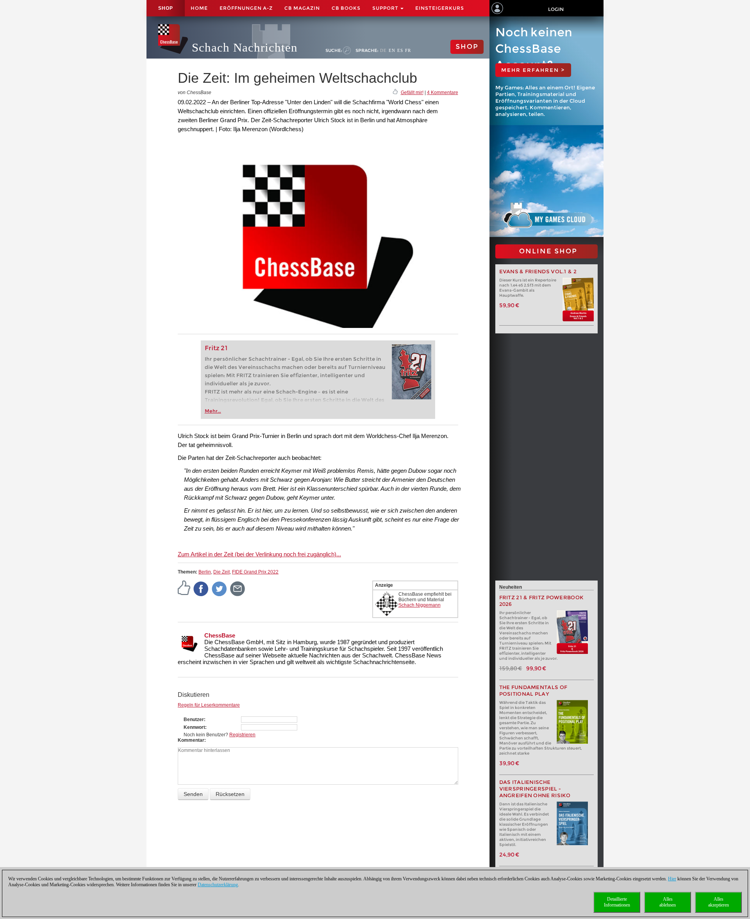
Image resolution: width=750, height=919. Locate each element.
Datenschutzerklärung (218, 884)
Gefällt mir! (412, 92)
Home (199, 8)
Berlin (204, 572)
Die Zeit (221, 572)
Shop (165, 8)
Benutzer (194, 719)
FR (408, 50)
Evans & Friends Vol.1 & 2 (538, 271)
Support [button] (386, 8)
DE (383, 50)
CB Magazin (302, 8)
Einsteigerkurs (439, 8)
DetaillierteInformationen (617, 902)
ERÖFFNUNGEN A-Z (246, 8)
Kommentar (191, 740)
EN (392, 50)
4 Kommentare (442, 92)
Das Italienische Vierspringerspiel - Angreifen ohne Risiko (535, 789)
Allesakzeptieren (718, 902)
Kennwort (194, 727)
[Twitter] (219, 588)
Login (556, 9)
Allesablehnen (667, 902)
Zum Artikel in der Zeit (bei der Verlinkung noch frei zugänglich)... (259, 554)
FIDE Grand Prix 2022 (255, 572)
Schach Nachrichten (245, 47)
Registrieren (242, 734)
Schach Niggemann (419, 605)
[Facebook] (201, 588)
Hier (672, 879)
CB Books (346, 8)
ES (400, 50)
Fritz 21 (216, 348)
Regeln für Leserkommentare (209, 705)
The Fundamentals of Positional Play (533, 690)
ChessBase (219, 635)
